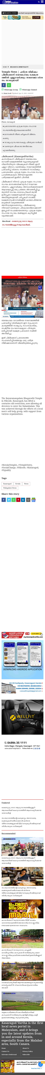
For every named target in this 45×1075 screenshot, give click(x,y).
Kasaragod (7, 484)
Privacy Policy (27, 1051)
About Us (25, 1048)
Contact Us (5, 1051)
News (26, 484)
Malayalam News (10, 488)
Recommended (8, 833)
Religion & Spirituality (19, 67)
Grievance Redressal (9, 1055)
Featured (6, 803)
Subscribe (26, 1055)
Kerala (17, 484)
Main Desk (7, 93)
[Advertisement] (22, 42)
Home (5, 67)
